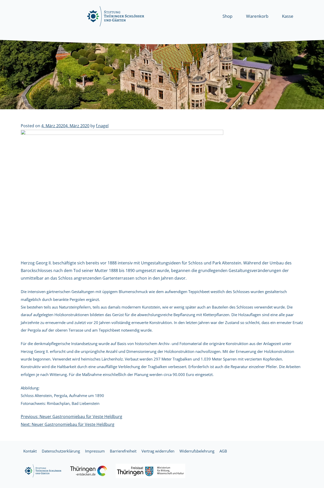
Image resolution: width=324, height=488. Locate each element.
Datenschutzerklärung (61, 451)
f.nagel (102, 126)
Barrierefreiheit (123, 451)
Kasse (287, 16)
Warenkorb (257, 16)
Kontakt (30, 451)
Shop (227, 16)
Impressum (95, 451)
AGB (223, 451)
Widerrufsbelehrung (196, 451)
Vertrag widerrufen (157, 451)
